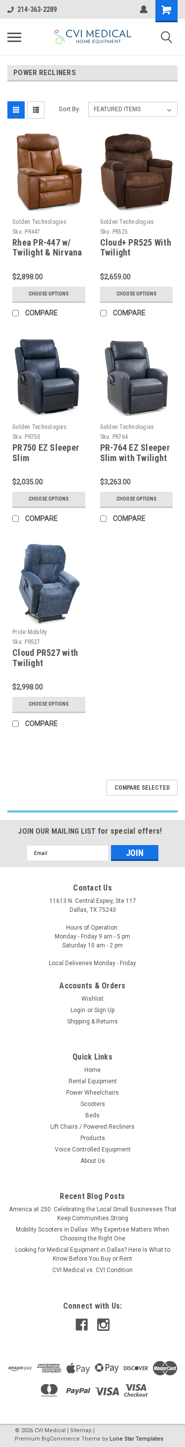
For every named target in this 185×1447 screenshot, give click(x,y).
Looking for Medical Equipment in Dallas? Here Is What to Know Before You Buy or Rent (92, 1254)
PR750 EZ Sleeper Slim (45, 452)
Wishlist (92, 998)
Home (92, 1069)
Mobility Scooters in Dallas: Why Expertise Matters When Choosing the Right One (92, 1234)
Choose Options (49, 294)
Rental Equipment (93, 1081)
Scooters (92, 1104)
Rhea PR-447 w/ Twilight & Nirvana (47, 247)
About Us (92, 1160)
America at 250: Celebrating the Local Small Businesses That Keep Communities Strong (93, 1214)
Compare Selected (142, 787)
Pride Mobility (29, 632)
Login (78, 1010)
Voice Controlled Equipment (93, 1149)
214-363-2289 (37, 9)
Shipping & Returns (92, 1021)
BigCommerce (60, 1439)
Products (92, 1138)
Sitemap (81, 1430)
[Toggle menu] (14, 37)
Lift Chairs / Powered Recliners (92, 1126)
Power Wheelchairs (92, 1092)
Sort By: (69, 109)
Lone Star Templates (136, 1439)
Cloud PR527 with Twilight (45, 657)
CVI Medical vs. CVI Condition (92, 1270)
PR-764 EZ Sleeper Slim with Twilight (135, 452)
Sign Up (104, 1010)
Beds (92, 1115)
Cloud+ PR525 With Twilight (135, 247)
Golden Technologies (39, 221)
